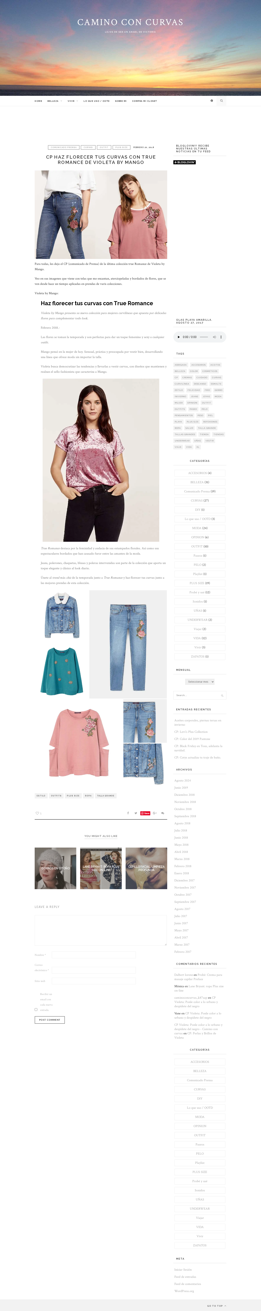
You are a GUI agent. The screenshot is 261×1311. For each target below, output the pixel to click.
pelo (205, 409)
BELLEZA (53, 101)
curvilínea (182, 384)
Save (146, 813)
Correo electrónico (42, 967)
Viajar (198, 629)
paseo (193, 409)
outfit (206, 403)
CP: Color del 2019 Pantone (192, 739)
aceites (215, 365)
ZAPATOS (198, 656)
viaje (178, 447)
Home (38, 101)
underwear (182, 441)
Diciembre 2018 (184, 795)
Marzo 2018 (182, 859)
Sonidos (198, 601)
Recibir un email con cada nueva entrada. (46, 1002)
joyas (206, 396)
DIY (197, 510)
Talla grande (106, 796)
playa (178, 422)
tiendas (218, 434)
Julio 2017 (180, 916)
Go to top (215, 1306)
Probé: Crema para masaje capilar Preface (198, 977)
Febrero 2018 (182, 866)
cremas (187, 377)
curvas (216, 377)
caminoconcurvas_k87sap (190, 998)
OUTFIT (104, 147)
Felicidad (194, 390)
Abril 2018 (181, 852)
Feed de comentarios (187, 1284)
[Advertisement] (199, 243)
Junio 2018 (181, 838)
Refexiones (210, 422)
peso (200, 415)
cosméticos (209, 371)
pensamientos (184, 415)
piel (210, 415)
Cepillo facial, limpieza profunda (146, 868)
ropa (88, 796)
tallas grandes (185, 434)
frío (207, 390)
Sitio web (40, 981)
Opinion (192, 403)
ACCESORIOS (197, 473)
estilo (41, 796)
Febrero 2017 (182, 952)
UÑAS (198, 611)
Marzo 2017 (182, 945)
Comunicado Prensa (64, 147)
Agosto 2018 (182, 823)
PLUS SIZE (121, 147)
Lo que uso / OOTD (97, 101)
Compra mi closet (144, 101)
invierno (180, 396)
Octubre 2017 (183, 895)
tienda (204, 434)
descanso (200, 384)
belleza (180, 371)
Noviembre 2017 (185, 887)
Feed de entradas (185, 1277)
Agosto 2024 (182, 780)
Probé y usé (197, 592)
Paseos (198, 556)
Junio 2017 (181, 923)
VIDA (197, 638)
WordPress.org (184, 1291)
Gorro (218, 390)
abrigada (181, 365)
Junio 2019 (181, 788)
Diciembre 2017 (184, 880)
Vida (189, 447)
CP (176, 377)
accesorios (198, 365)
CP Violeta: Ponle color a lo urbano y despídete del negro (196, 1002)
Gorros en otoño (55, 868)
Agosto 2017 (182, 909)
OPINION (197, 537)
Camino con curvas (130, 22)
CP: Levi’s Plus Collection (191, 732)
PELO (197, 565)
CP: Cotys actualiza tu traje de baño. (197, 757)
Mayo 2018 (181, 845)
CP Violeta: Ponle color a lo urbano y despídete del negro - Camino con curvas (198, 1029)
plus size (73, 796)
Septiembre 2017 (185, 902)
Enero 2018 (181, 873)
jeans (194, 396)
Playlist (197, 574)
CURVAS (88, 147)
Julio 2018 (180, 830)
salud (189, 428)
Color (194, 371)
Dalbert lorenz (183, 975)
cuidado (202, 377)
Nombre (40, 955)
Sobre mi (121, 101)
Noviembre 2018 (185, 802)
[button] (62, 617)
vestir (210, 441)
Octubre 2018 (183, 809)
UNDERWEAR (198, 620)
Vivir (71, 101)
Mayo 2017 (181, 930)
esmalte (216, 384)
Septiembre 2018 (185, 816)
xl (198, 447)
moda (218, 396)
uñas (197, 441)
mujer (179, 403)
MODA (196, 528)
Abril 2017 (181, 937)
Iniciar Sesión (183, 1270)
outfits (56, 796)
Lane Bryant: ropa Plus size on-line (101, 868)
